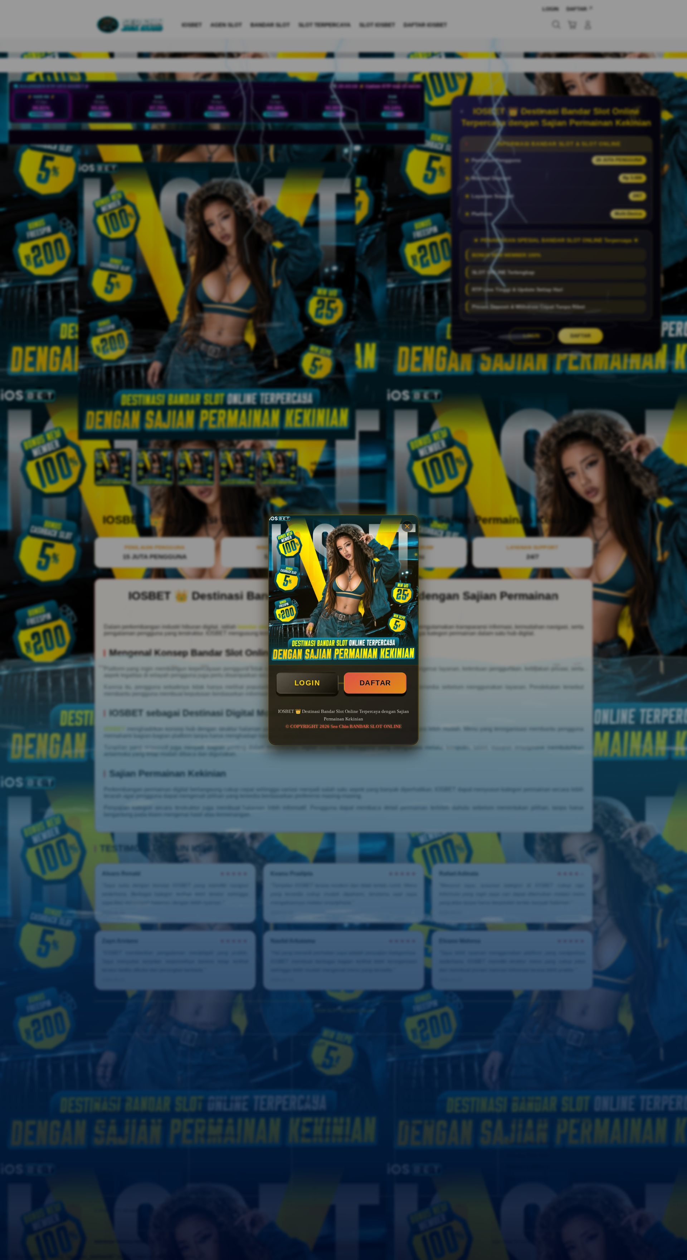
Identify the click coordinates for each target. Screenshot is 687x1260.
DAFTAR (375, 683)
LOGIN (307, 683)
